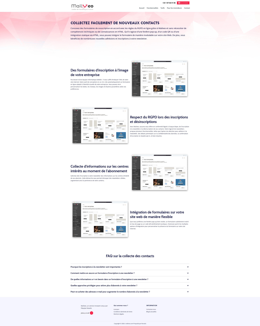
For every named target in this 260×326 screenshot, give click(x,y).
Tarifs (163, 8)
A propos (116, 309)
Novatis (143, 323)
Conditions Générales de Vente (123, 311)
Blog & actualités (151, 311)
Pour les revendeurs (174, 8)
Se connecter (184, 3)
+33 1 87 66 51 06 (169, 3)
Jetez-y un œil (85, 313)
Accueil (141, 8)
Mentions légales (119, 314)
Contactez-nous (151, 309)
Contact (187, 8)
